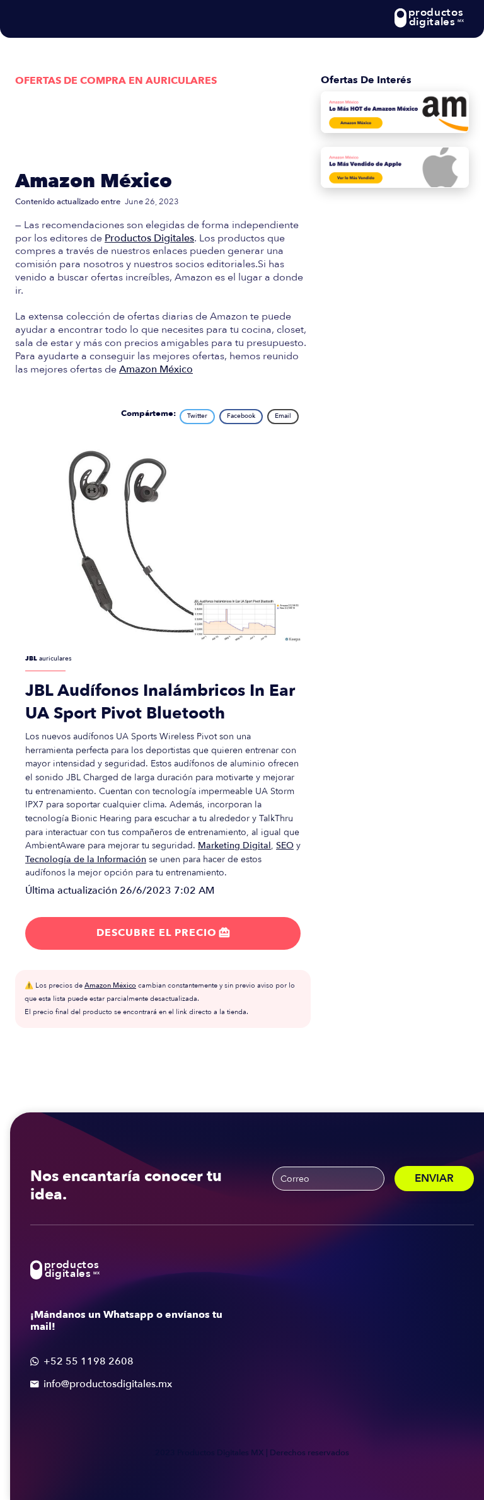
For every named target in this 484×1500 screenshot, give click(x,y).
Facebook (241, 416)
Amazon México (93, 181)
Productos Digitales (149, 238)
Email (283, 416)
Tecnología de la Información (85, 859)
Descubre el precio (163, 933)
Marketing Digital (234, 845)
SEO (285, 845)
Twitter (197, 416)
